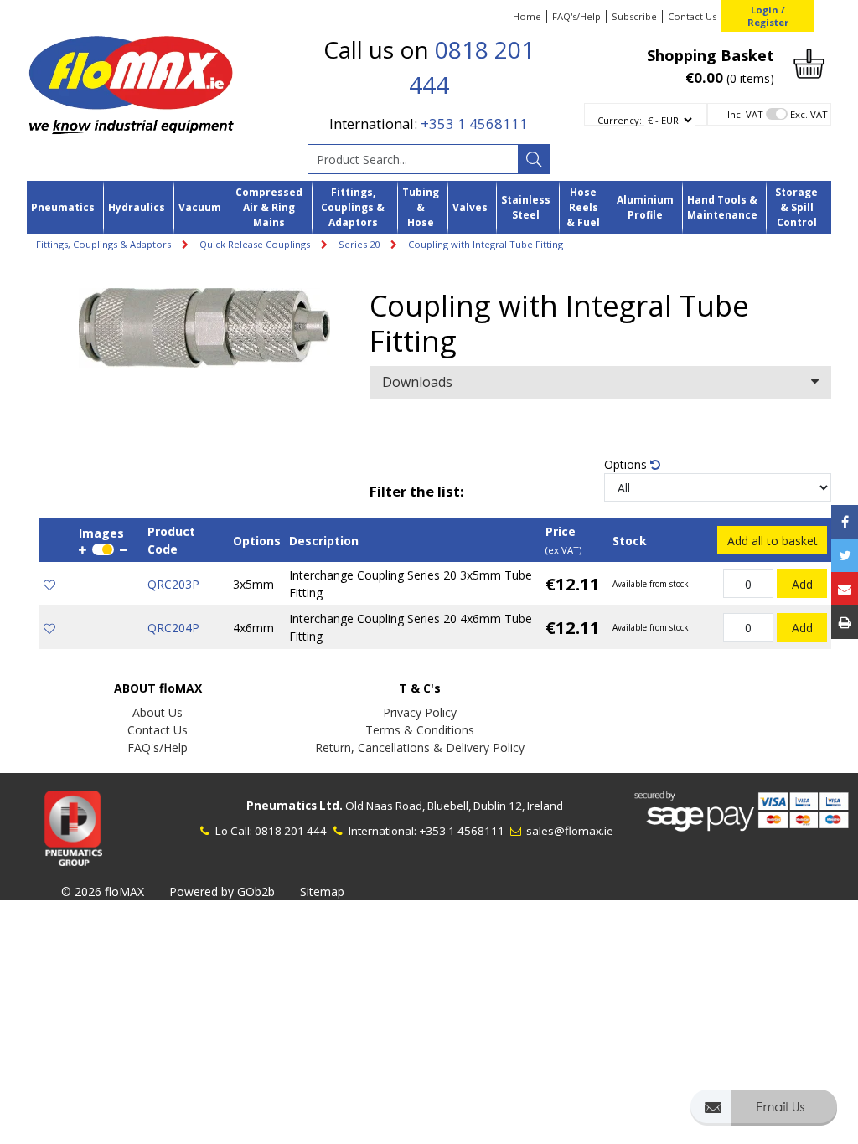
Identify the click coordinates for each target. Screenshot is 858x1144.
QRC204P (173, 628)
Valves (470, 207)
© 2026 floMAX (102, 891)
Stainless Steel (525, 207)
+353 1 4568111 (474, 123)
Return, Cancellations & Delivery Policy (420, 747)
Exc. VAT (809, 114)
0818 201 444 (291, 830)
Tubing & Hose (420, 208)
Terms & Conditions (419, 730)
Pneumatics (63, 207)
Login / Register (767, 15)
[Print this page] (844, 622)
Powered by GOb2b (222, 891)
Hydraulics (136, 207)
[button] (763, 1115)
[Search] (534, 159)
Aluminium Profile (645, 207)
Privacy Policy (420, 712)
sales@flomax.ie (568, 830)
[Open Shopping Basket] (809, 62)
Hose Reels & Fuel (583, 208)
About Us (157, 712)
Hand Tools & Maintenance (722, 207)
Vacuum (199, 207)
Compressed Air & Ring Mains (268, 208)
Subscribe (634, 16)
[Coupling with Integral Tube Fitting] (204, 328)
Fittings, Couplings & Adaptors (353, 208)
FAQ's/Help (576, 16)
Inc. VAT (745, 114)
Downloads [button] (417, 382)
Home (527, 16)
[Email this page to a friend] (844, 588)
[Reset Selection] (655, 464)
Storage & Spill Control (796, 208)
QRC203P (173, 584)
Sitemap (322, 891)
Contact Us (692, 16)
